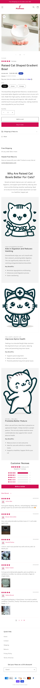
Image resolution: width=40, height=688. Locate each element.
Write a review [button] (20, 486)
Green (13, 86)
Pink (4, 86)
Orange (21, 86)
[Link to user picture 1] (5, 530)
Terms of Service (8, 658)
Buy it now (20, 124)
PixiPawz (17, 684)
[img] (5, 498)
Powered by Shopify (23, 684)
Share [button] (5, 136)
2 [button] (19, 620)
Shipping (3, 76)
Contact (6, 641)
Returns (6, 649)
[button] (2, 7)
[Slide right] (24, 55)
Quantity (3, 109)
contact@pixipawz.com (8, 163)
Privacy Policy (8, 653)
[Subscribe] (34, 669)
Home (5, 636)
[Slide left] (16, 55)
